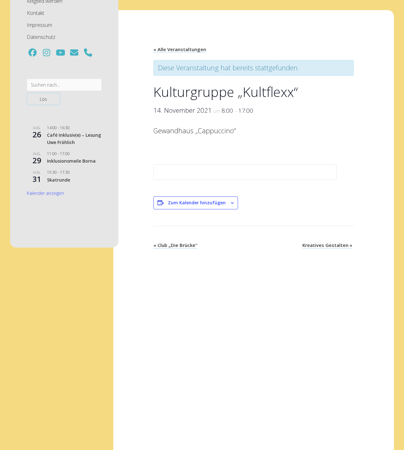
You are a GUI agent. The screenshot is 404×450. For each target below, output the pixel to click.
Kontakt (35, 12)
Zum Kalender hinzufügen (197, 203)
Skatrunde (58, 180)
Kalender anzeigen (45, 193)
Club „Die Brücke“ (175, 245)
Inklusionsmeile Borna (71, 161)
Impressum (39, 24)
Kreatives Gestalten (327, 245)
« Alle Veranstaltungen (179, 49)
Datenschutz (41, 36)
